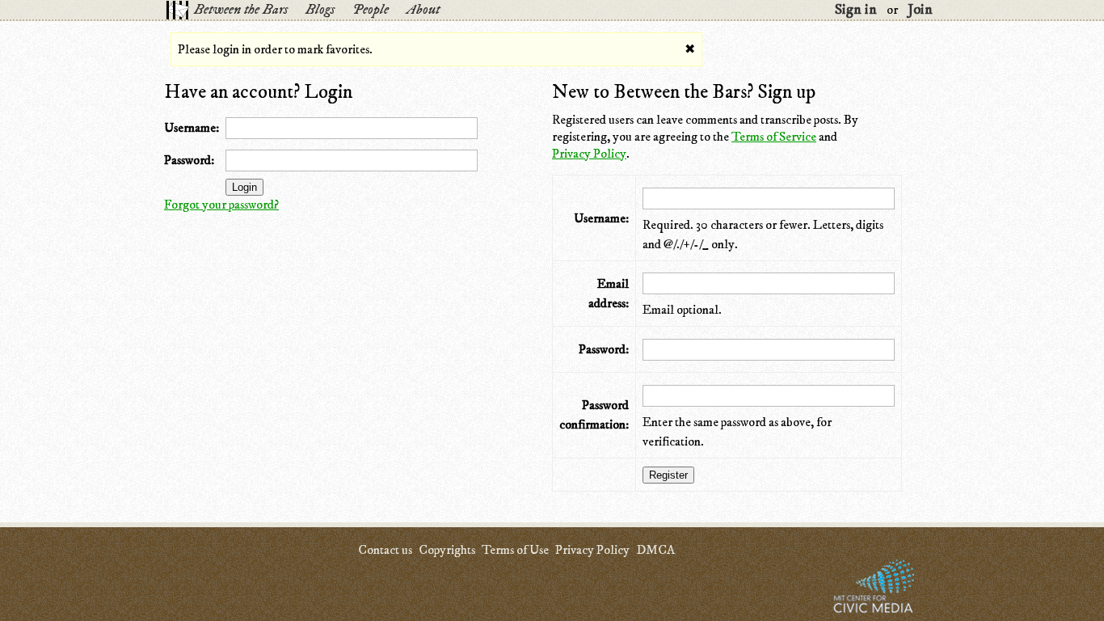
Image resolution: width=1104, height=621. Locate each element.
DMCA (655, 550)
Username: (191, 128)
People (370, 10)
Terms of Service (773, 137)
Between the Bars (241, 10)
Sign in (856, 10)
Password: (189, 160)
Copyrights (447, 550)
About (423, 10)
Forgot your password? (221, 204)
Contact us (385, 550)
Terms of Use (515, 550)
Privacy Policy (589, 154)
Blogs (320, 10)
